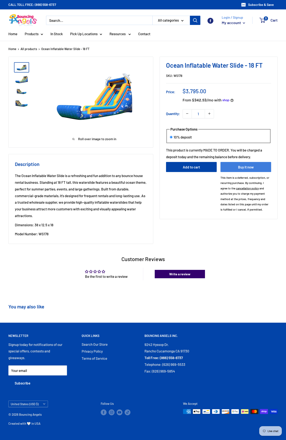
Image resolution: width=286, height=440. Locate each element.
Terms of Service (94, 358)
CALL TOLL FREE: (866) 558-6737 (32, 4)
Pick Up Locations (84, 34)
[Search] (195, 20)
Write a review (180, 274)
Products (32, 34)
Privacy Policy (92, 351)
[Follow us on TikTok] (127, 412)
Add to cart (191, 167)
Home (12, 34)
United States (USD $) (25, 404)
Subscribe (22, 383)
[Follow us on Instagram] (112, 412)
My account (232, 22)
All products (29, 49)
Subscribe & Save (261, 4)
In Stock (56, 34)
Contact (144, 34)
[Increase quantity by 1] (209, 113)
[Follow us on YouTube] (119, 412)
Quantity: (173, 113)
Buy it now (246, 167)
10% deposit (183, 137)
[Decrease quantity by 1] (187, 113)
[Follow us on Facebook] (210, 20)
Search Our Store (95, 344)
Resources (118, 34)
